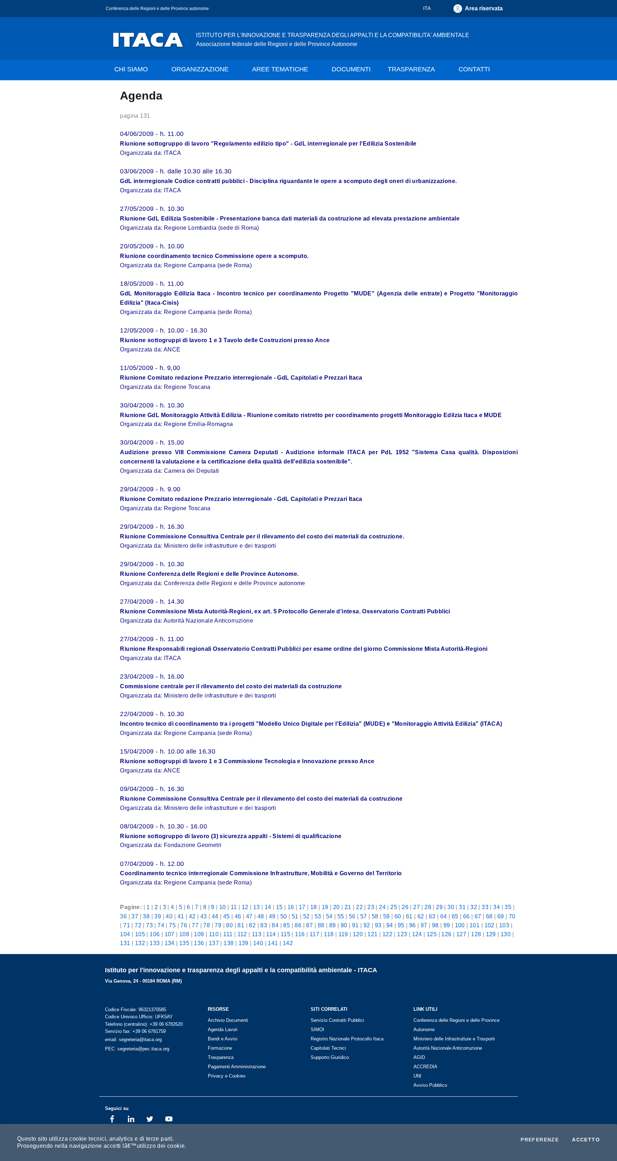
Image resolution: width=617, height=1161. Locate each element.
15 (279, 907)
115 (285, 934)
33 (485, 907)
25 (393, 907)
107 (170, 934)
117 (314, 934)
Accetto (586, 1139)
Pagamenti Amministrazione (237, 1066)
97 (424, 925)
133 (155, 943)
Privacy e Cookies (227, 1076)
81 (240, 925)
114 (271, 934)
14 (268, 907)
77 (195, 925)
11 (234, 907)
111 (227, 934)
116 (300, 934)
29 (439, 907)
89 (332, 925)
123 (402, 934)
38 (146, 916)
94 (389, 925)
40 (169, 916)
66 (466, 916)
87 (309, 925)
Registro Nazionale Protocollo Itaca (347, 1038)
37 (134, 916)
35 (508, 907)
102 (490, 925)
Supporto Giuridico (330, 1057)
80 (229, 925)
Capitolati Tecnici (328, 1048)
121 (372, 934)
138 (229, 943)
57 (363, 916)
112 (242, 934)
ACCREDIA (425, 1066)
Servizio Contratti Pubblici (337, 1020)
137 (214, 943)
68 (489, 916)
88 (321, 925)
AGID (419, 1057)
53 (318, 916)
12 (245, 907)
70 (512, 916)
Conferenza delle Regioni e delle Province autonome (157, 8)
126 (446, 934)
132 (140, 943)
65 (455, 916)
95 (401, 925)
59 (386, 916)
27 (416, 907)
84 (275, 925)
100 (460, 925)
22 (359, 907)
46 (238, 916)
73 (149, 925)
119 (343, 934)
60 (398, 916)
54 (329, 916)
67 (478, 916)
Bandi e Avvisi (222, 1038)
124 (417, 934)
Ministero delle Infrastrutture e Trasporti (454, 1038)
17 (302, 907)
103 (504, 925)
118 (328, 934)
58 (375, 916)
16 (290, 907)
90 (344, 925)
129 (491, 934)
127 (461, 934)
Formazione (220, 1048)
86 (298, 925)
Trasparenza (221, 1057)
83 (263, 925)
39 (157, 916)
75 (172, 925)
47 (249, 916)
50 (283, 916)
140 (258, 943)
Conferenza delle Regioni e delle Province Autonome (456, 1025)
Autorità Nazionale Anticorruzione (447, 1048)
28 (428, 907)
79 (218, 925)
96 (412, 925)
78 (206, 925)
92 (366, 925)
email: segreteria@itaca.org (133, 1039)
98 (435, 925)
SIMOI (317, 1029)
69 (500, 916)
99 (446, 925)
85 (286, 925)
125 (432, 934)
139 (244, 943)
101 (475, 925)
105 (140, 934)
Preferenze (540, 1139)
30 (450, 907)
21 (348, 907)
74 (160, 925)
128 (476, 934)
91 (355, 925)
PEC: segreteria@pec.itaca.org (137, 1048)
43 (203, 916)
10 (222, 907)
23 (370, 907)
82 (252, 925)
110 (214, 934)
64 (443, 916)
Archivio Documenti (228, 1020)
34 (496, 907)
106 (155, 934)
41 (180, 916)
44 (215, 916)
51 (295, 916)
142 (288, 943)
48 (260, 916)
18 (313, 907)
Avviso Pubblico (430, 1085)
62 (420, 916)
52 (306, 916)
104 (125, 934)
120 (358, 934)
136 (199, 943)
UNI (417, 1076)
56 (352, 916)
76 (183, 925)
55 (340, 916)
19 (325, 907)
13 (256, 907)
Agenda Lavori (222, 1029)
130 (506, 934)
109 (199, 934)
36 (123, 916)
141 (273, 943)
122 (387, 934)
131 (125, 943)
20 (336, 907)
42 (192, 916)
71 (126, 925)
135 (184, 943)
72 (138, 925)
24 (382, 907)
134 (170, 943)
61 (409, 916)
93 (378, 925)
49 (272, 916)
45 (226, 916)
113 (256, 934)
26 (405, 907)
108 (184, 934)
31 (462, 907)
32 (473, 907)
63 (432, 916)
